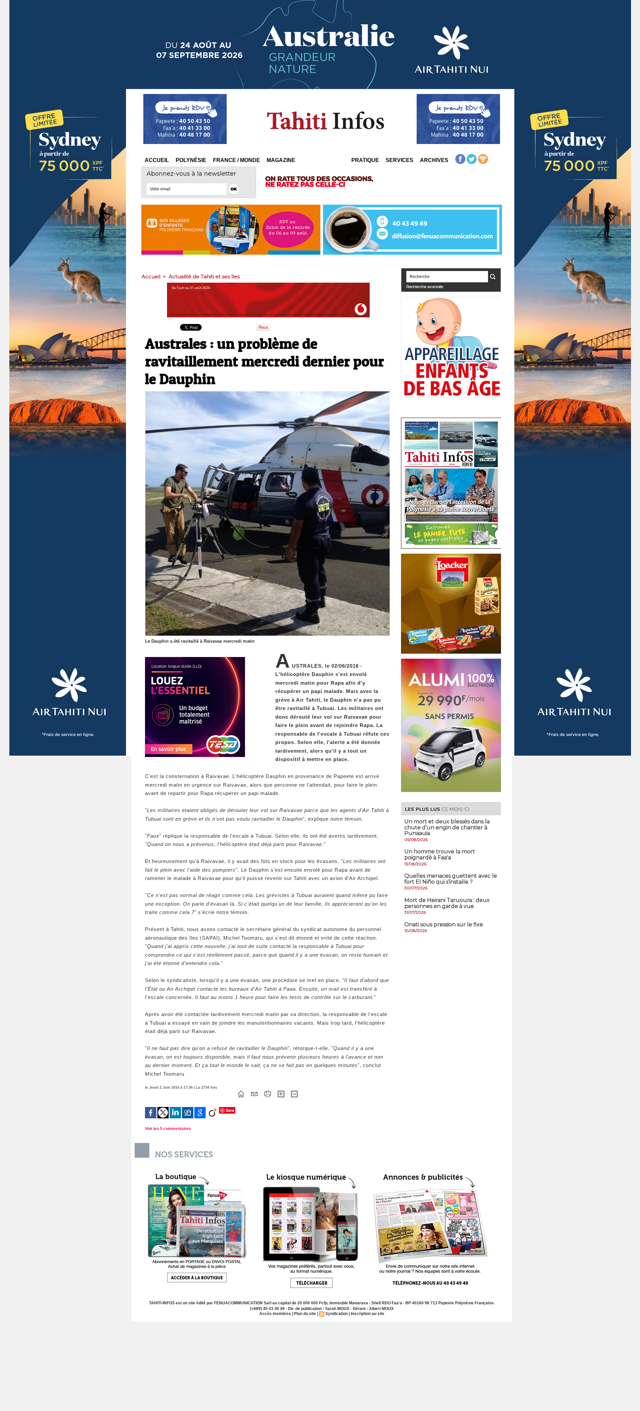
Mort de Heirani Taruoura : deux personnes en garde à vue (447, 903)
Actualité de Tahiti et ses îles (204, 276)
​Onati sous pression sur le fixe (443, 924)
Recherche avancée (424, 286)
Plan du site (305, 1313)
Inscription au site (367, 1313)
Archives (434, 160)
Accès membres (275, 1313)
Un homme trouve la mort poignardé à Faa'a (439, 854)
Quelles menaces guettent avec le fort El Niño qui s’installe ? (450, 879)
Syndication (336, 1313)
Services (399, 160)
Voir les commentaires (168, 1128)
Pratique (365, 160)
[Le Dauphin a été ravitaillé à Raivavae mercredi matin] (267, 393)
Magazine (281, 160)
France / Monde (236, 160)
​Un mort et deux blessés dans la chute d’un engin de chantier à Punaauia (447, 827)
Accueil (157, 160)
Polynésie (191, 160)
